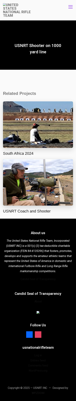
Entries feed (38, 360)
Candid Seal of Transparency (38, 279)
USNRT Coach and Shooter (27, 211)
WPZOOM (38, 393)
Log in (38, 355)
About (38, 301)
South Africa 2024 (18, 153)
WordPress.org (38, 370)
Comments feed (38, 365)
